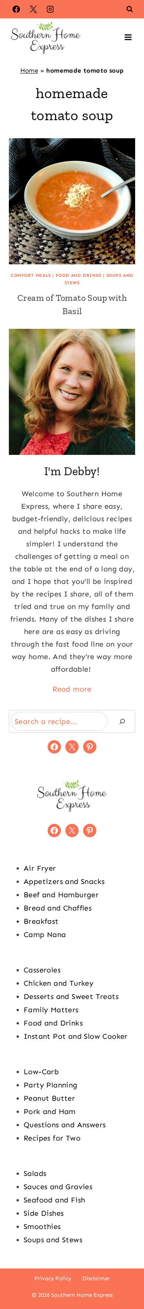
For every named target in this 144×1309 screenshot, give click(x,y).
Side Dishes (44, 1213)
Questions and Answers (65, 1124)
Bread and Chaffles (58, 908)
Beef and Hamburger (61, 894)
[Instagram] (50, 9)
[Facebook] (16, 9)
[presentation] (72, 201)
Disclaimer (96, 1278)
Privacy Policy (52, 1278)
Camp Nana (45, 934)
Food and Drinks (79, 275)
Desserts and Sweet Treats (71, 996)
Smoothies (42, 1226)
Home (29, 70)
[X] (33, 9)
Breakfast (41, 921)
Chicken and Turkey (58, 983)
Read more (72, 689)
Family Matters (51, 1009)
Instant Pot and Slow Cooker (76, 1036)
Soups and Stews (53, 1239)
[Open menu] (128, 37)
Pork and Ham (50, 1111)
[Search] (122, 721)
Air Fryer (40, 868)
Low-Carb (41, 1071)
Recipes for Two (52, 1138)
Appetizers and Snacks (64, 881)
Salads (35, 1173)
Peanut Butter (49, 1098)
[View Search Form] (129, 9)
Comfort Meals (31, 275)
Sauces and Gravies (58, 1186)
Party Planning (51, 1084)
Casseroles (42, 969)
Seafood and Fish (54, 1199)
